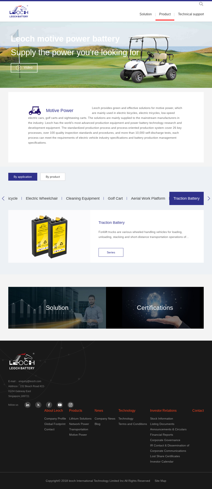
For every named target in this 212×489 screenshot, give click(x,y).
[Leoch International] (18, 11)
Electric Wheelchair (42, 198)
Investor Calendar (161, 461)
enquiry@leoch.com (30, 381)
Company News (105, 418)
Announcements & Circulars (168, 429)
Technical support (191, 14)
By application (23, 176)
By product (53, 176)
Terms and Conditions (132, 424)
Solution (146, 14)
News (99, 410)
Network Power (79, 424)
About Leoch (53, 410)
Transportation (78, 429)
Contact (49, 429)
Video (28, 67)
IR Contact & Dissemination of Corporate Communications (169, 448)
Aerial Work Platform (148, 198)
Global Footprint (54, 424)
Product (165, 14)
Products (75, 410)
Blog (97, 424)
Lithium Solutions (80, 418)
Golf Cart (115, 198)
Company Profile (55, 418)
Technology (126, 410)
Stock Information (161, 418)
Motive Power (78, 434)
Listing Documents (162, 424)
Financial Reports (161, 434)
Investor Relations (163, 410)
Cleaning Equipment (83, 198)
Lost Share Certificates (165, 456)
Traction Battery (186, 198)
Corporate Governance (165, 440)
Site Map (160, 480)
